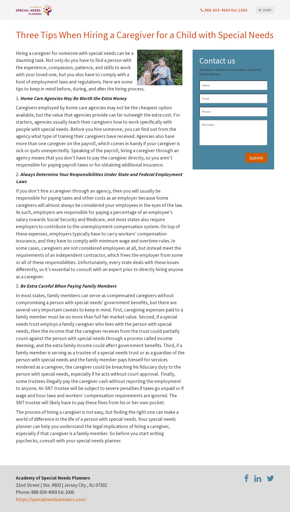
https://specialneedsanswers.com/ (51, 499)
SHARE (266, 10)
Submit (256, 158)
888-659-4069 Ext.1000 (226, 10)
